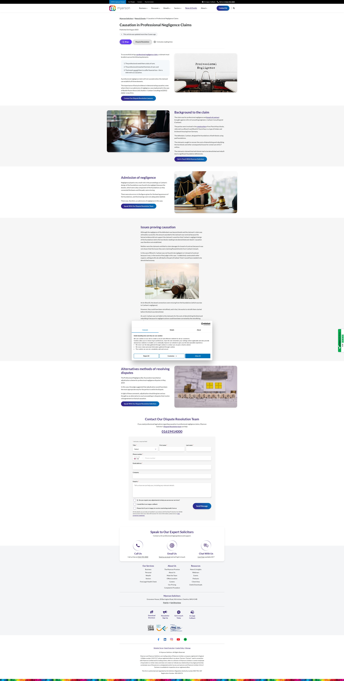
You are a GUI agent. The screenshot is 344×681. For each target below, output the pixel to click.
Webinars (195, 572)
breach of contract (212, 117)
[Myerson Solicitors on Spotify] (185, 639)
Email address (137, 463)
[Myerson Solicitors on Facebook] (158, 639)
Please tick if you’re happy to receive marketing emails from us (157, 508)
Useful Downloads (195, 585)
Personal (148, 572)
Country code (137, 457)
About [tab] (199, 330)
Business (148, 569)
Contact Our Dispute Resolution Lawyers (138, 98)
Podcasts (196, 579)
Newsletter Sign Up (165, 617)
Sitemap (187, 648)
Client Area (196, 582)
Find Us (165, 603)
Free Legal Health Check (148, 582)
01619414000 (172, 431)
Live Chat (201, 557)
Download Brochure (151, 617)
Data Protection (169, 648)
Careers (139, 2)
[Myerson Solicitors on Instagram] (171, 639)
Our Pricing (172, 585)
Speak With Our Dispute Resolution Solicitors (140, 404)
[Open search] (234, 8)
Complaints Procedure (172, 588)
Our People (131, 2)
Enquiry (135, 481)
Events (195, 575)
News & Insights (195, 569)
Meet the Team (172, 575)
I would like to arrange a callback (147, 504)
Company (136, 472)
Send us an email (164, 557)
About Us (172, 572)
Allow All (198, 356)
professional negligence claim (147, 54)
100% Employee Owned (118, 2)
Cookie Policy (179, 648)
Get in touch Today (178, 617)
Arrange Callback (192, 617)
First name (162, 445)
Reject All (146, 356)
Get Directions (175, 603)
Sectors (148, 579)
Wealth (148, 575)
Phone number (137, 454)
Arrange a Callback (209, 2)
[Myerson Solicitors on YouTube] (178, 639)
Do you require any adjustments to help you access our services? (159, 500)
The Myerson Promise (172, 569)
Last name (189, 445)
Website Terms (158, 648)
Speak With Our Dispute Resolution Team (138, 206)
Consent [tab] (145, 330)
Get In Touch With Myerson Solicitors (190, 159)
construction (201, 126)
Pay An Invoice (149, 2)
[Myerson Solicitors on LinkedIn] (165, 639)
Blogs (127, 42)
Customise (171, 356)
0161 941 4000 (230, 2)
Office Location (172, 579)
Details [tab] (172, 330)
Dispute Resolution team (172, 427)
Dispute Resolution (142, 42)
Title (134, 445)
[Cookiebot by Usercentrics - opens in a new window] (202, 324)
